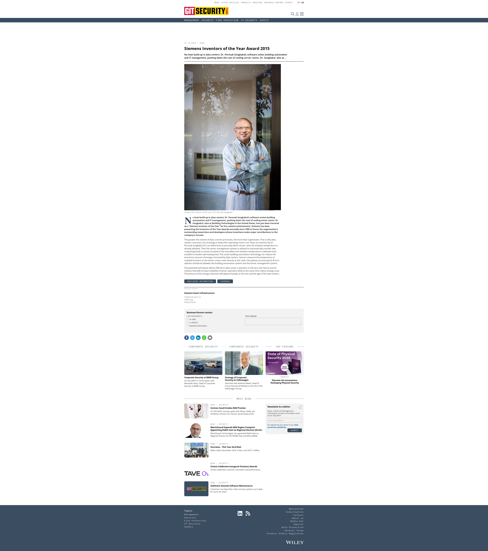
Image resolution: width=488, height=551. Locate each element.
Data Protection (293, 527)
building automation (200, 281)
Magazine (257, 2)
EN (302, 2)
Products (246, 2)
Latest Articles (230, 2)
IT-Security (249, 20)
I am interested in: (194, 316)
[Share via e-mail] (210, 337)
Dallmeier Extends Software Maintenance (231, 485)
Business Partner (273, 2)
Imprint (298, 524)
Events (289, 2)
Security (208, 20)
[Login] (297, 14)
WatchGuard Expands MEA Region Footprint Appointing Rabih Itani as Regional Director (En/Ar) (236, 428)
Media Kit (297, 521)
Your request (251, 316)
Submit (295, 430)
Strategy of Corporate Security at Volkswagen (237, 378)
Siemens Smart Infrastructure (199, 293)
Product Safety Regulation (285, 533)
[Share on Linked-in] (198, 337)
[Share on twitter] (192, 337)
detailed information (198, 326)
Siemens (225, 281)
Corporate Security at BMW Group (201, 377)
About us (298, 518)
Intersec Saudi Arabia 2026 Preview (228, 408)
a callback (193, 322)
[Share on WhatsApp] (204, 337)
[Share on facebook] (186, 337)
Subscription (295, 512)
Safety (264, 20)
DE (299, 2)
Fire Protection (227, 20)
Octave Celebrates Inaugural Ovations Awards (233, 466)
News (216, 2)
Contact (298, 515)
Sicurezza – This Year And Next (225, 447)
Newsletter (296, 509)
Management (191, 20)
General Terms (294, 530)
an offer (192, 319)
